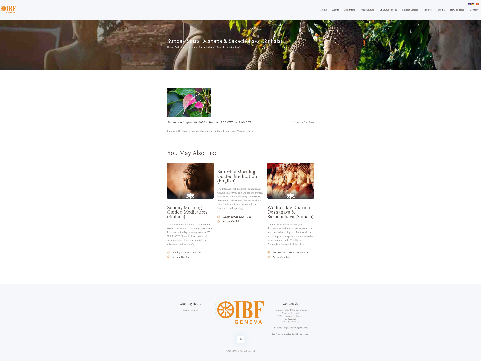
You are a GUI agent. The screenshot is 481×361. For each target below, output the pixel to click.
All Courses (182, 47)
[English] (469, 4)
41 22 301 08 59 (292, 322)
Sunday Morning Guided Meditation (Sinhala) (187, 212)
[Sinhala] (478, 4)
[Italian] (476, 4)
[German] (473, 4)
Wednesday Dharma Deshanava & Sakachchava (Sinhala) (290, 212)
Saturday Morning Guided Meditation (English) (237, 176)
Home (170, 47)
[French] (471, 4)
